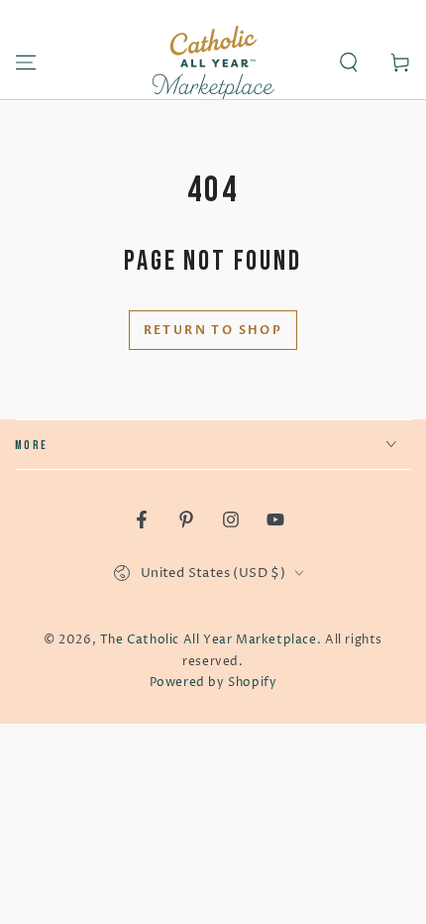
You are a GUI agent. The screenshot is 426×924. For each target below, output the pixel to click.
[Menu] (26, 62)
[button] (348, 62)
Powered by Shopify (213, 682)
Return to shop (213, 330)
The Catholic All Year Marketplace (208, 640)
